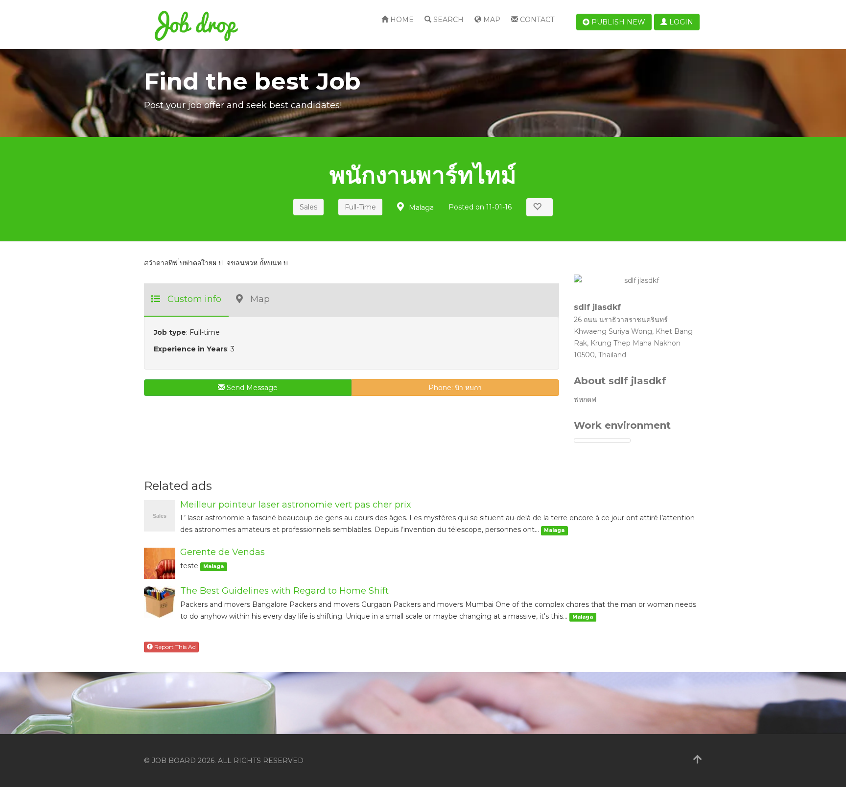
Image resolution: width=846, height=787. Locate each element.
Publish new (617, 22)
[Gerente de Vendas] (159, 563)
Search (447, 19)
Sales (308, 207)
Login (680, 22)
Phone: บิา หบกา (455, 387)
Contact (536, 19)
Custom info (194, 299)
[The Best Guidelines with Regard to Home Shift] (159, 602)
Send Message (251, 387)
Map (490, 19)
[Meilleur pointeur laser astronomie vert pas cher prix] (159, 514)
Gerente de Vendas (222, 552)
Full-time (360, 207)
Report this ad (174, 646)
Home (401, 19)
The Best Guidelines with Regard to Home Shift (284, 590)
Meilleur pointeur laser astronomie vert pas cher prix (295, 504)
